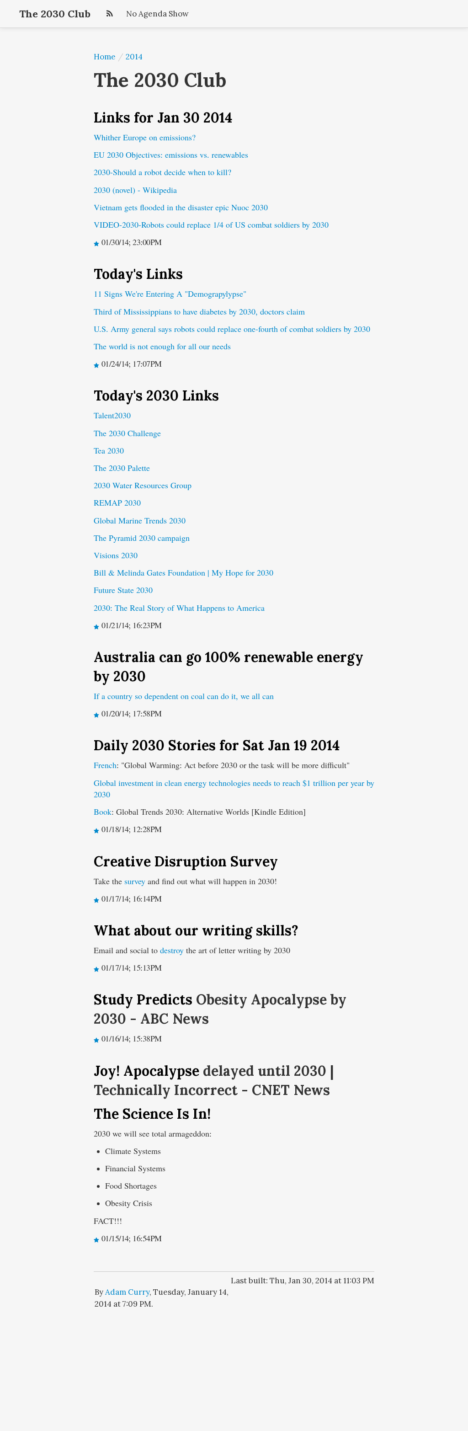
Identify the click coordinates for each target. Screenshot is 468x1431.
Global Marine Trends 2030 (140, 520)
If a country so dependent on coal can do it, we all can (184, 695)
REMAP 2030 (117, 502)
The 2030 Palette (122, 467)
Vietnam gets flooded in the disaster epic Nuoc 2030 (181, 207)
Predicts (164, 999)
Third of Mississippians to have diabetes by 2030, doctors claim (199, 311)
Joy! (108, 1070)
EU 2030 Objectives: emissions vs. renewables (171, 154)
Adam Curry (127, 1292)
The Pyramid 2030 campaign (142, 537)
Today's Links (138, 274)
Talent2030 (112, 415)
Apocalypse (161, 1070)
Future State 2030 (123, 589)
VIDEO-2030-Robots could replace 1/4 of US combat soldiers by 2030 (211, 224)
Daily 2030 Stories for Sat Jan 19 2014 (217, 745)
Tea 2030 (109, 450)
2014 (134, 57)
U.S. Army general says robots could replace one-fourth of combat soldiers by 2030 (232, 328)
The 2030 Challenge (127, 432)
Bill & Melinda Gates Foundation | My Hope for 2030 (183, 572)
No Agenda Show (157, 14)
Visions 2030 (116, 555)
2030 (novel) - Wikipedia (135, 189)
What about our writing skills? (196, 930)
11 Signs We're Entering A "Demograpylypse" (170, 293)
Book (103, 811)
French (105, 764)
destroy (172, 950)
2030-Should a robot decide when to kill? (162, 171)
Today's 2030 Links (156, 395)
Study (115, 999)
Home (105, 57)
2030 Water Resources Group (142, 485)
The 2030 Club (54, 13)
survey (134, 881)
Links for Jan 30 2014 (163, 117)
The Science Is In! (152, 1113)
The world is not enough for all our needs (162, 346)
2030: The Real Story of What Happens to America (179, 607)
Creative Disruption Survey (186, 861)
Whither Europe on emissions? (145, 137)
